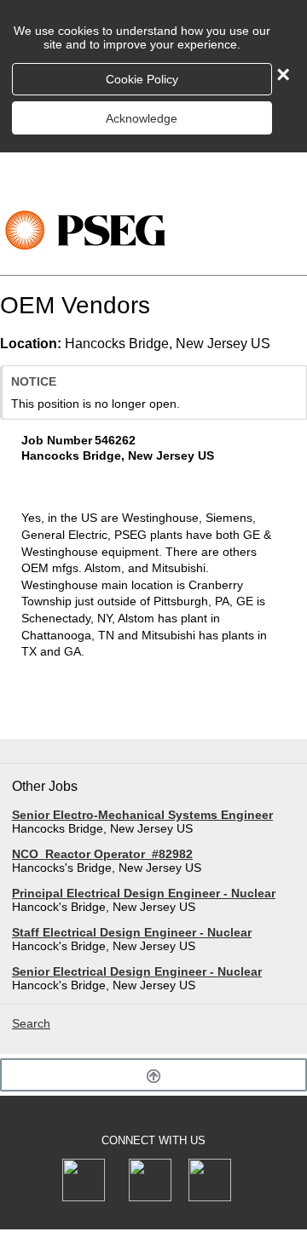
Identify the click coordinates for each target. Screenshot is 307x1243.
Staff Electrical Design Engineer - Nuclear (132, 932)
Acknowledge (141, 118)
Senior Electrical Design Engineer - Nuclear (137, 971)
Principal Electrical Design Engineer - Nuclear (143, 893)
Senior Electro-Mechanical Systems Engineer (142, 815)
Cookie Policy (142, 79)
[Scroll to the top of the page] (153, 1074)
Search (31, 1023)
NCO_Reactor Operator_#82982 (102, 854)
